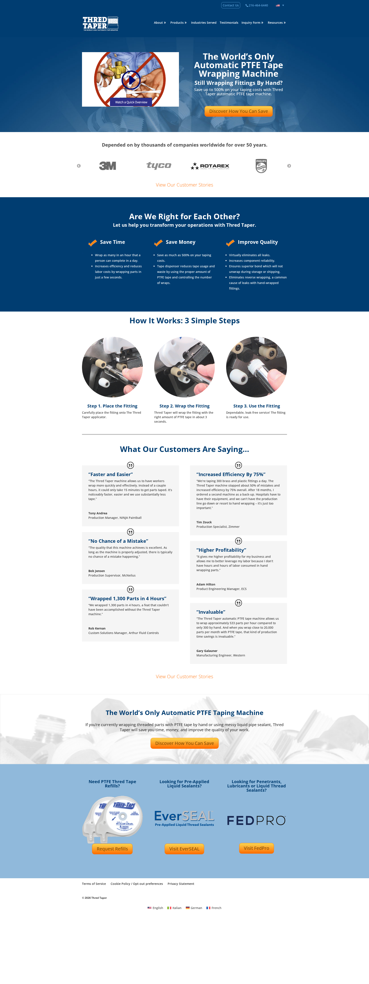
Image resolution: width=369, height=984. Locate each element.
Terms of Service (94, 884)
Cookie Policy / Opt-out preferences (137, 884)
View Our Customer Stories (184, 184)
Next (289, 166)
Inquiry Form (251, 23)
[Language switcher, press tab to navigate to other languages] (280, 5)
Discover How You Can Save (238, 111)
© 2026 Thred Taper (94, 898)
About (158, 23)
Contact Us (231, 5)
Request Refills (112, 849)
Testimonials (229, 23)
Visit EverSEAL (184, 849)
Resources (275, 23)
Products (177, 23)
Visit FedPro (256, 848)
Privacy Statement (181, 884)
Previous (79, 166)
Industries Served (204, 23)
